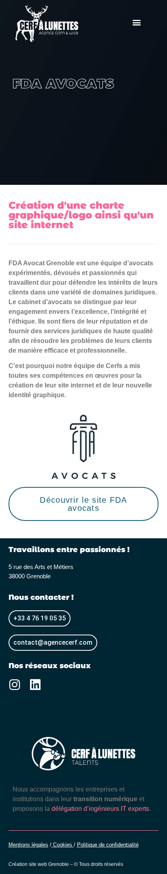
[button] (136, 22)
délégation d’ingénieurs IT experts (100, 808)
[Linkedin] (35, 685)
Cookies (63, 845)
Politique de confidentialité (108, 845)
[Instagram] (15, 685)
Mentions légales (28, 845)
